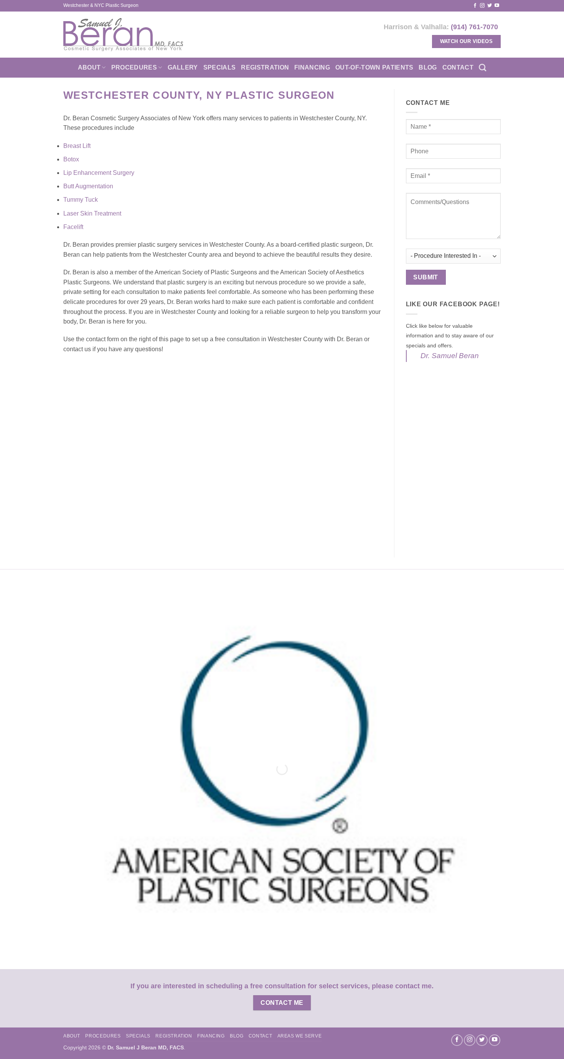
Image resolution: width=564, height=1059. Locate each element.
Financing (312, 67)
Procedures (134, 67)
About (89, 67)
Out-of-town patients (374, 67)
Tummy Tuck (81, 199)
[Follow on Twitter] (489, 5)
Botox (72, 159)
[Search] (482, 67)
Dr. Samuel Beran (450, 356)
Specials (219, 67)
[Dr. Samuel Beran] (123, 34)
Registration (265, 67)
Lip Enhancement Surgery (99, 172)
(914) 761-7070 (474, 27)
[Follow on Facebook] (475, 5)
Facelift (74, 227)
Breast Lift (77, 146)
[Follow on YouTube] (497, 5)
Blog (428, 67)
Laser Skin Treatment (92, 213)
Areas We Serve (299, 1036)
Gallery (183, 67)
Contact (457, 67)
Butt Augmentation (89, 186)
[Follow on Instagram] (482, 5)
